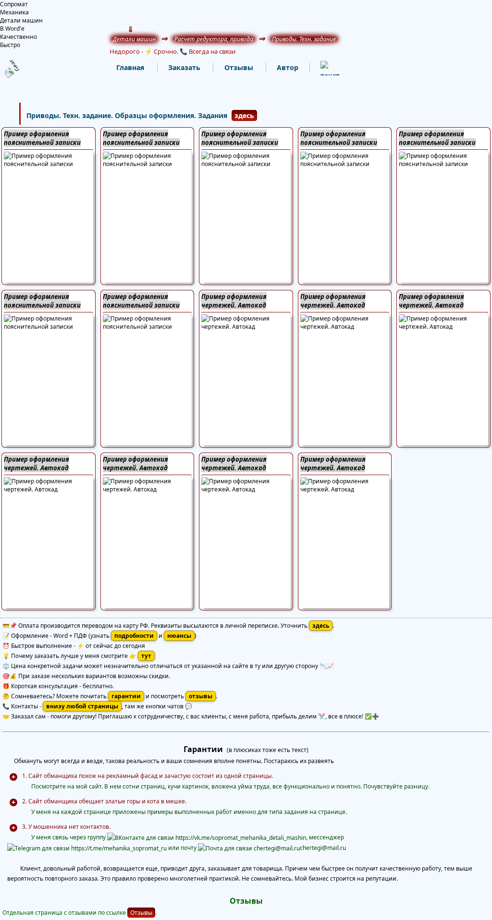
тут (146, 656)
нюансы (179, 636)
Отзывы (141, 912)
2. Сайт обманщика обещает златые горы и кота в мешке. (104, 801)
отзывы (200, 696)
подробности (134, 636)
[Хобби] (320, 68)
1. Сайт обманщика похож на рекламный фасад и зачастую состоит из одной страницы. (147, 776)
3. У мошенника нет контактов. (66, 827)
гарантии (126, 696)
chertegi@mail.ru (323, 848)
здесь (244, 115)
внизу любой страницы (82, 706)
